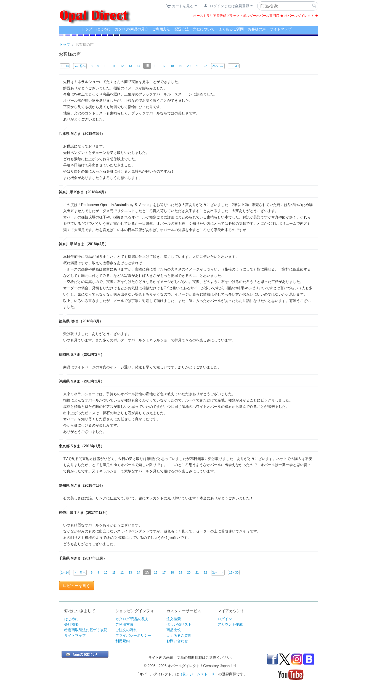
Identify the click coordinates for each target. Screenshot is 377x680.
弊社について (203, 29)
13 (130, 66)
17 (164, 66)
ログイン (224, 619)
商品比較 (173, 630)
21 (197, 66)
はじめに (103, 29)
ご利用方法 (161, 29)
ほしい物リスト (179, 624)
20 (188, 66)
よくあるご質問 (231, 29)
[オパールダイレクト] (95, 13)
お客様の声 (257, 29)
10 (105, 66)
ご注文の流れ (126, 630)
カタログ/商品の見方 (131, 29)
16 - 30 (233, 66)
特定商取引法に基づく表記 (85, 630)
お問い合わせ (177, 641)
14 (138, 66)
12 (122, 66)
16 (155, 66)
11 (113, 66)
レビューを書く (76, 585)
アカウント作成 (230, 624)
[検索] (314, 6)
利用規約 (122, 641)
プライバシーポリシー (133, 635)
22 (205, 66)
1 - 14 (65, 66)
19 (180, 66)
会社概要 (71, 624)
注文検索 (173, 619)
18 (172, 66)
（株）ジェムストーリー (198, 674)
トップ (86, 29)
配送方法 (181, 29)
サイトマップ (280, 29)
